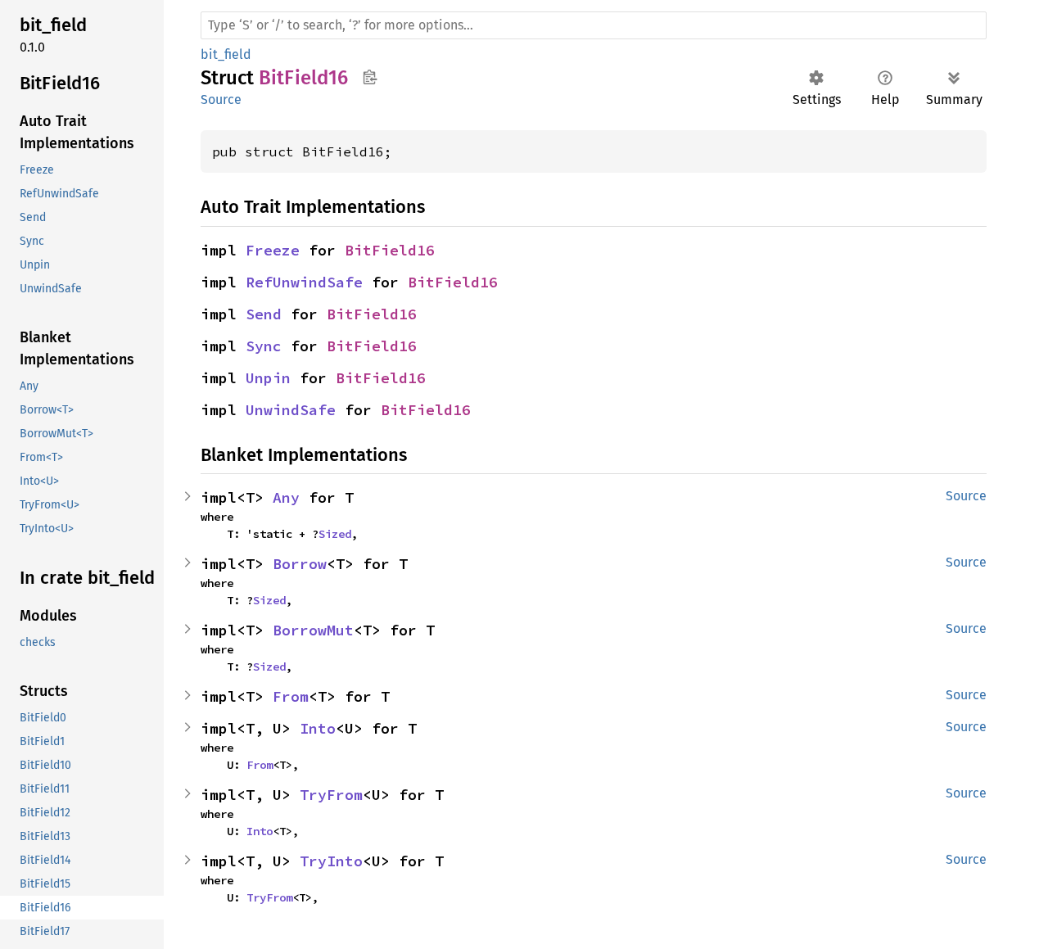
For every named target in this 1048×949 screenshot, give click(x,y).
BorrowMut (313, 630)
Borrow (300, 563)
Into (318, 728)
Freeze (273, 250)
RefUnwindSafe (304, 282)
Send (264, 314)
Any (286, 497)
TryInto (331, 861)
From (291, 696)
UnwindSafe (291, 409)
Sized (334, 533)
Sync (264, 346)
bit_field (226, 54)
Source (221, 99)
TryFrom (331, 794)
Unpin (268, 377)
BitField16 (390, 250)
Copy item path (369, 77)
